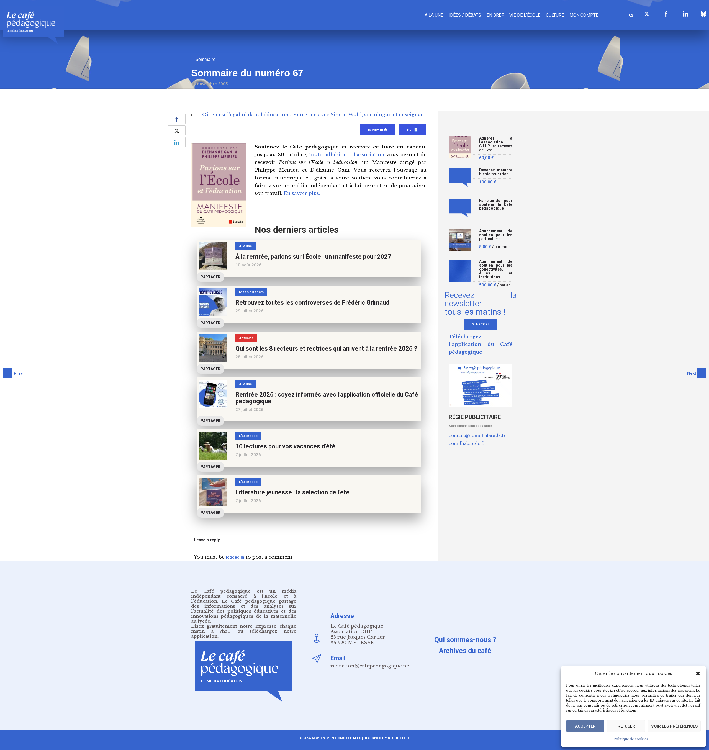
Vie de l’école (524, 15)
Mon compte (583, 15)
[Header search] (631, 14)
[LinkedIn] (685, 14)
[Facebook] (666, 14)
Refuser (626, 726)
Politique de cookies (630, 739)
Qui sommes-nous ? (465, 640)
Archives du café (465, 651)
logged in (235, 557)
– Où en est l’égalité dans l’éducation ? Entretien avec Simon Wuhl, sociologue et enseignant (311, 115)
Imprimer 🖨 (377, 130)
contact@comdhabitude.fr (477, 435)
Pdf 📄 (412, 130)
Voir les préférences (674, 726)
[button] (698, 673)
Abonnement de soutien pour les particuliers (495, 235)
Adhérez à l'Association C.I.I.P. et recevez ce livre (495, 144)
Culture (555, 15)
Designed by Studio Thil (386, 738)
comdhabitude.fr (467, 443)
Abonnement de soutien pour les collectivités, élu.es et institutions (495, 269)
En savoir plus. (302, 193)
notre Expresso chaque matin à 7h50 (243, 628)
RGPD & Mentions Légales (336, 738)
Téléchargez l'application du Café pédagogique (480, 344)
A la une (434, 15)
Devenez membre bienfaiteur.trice (495, 172)
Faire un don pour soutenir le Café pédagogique (495, 204)
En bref (495, 15)
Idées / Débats (465, 15)
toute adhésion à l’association (346, 155)
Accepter (585, 726)
